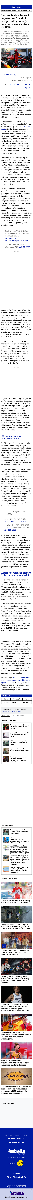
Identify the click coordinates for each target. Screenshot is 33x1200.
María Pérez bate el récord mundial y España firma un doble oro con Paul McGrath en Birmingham (16, 1035)
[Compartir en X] (22, 84)
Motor (5, 699)
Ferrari (27, 699)
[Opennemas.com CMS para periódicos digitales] (16, 1188)
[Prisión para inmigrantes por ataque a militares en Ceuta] (6, 743)
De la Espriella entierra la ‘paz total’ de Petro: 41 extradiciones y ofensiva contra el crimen (19, 759)
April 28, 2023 (24, 247)
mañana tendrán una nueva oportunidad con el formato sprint (15, 680)
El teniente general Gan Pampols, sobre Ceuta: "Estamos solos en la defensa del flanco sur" (20, 840)
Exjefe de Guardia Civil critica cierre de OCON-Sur (19, 749)
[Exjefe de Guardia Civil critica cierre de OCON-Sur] (6, 751)
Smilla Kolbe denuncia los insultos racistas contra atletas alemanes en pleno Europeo (15, 1062)
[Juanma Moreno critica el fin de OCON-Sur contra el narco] (6, 735)
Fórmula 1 (16, 699)
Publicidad (11, 1139)
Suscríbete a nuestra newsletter (13, 715)
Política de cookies (20, 1135)
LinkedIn (20, 711)
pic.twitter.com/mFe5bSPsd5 (16, 521)
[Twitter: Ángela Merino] (15, 75)
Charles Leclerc (10, 702)
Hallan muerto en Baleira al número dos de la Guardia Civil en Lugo (19, 831)
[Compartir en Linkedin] (26, 88)
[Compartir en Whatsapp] (30, 88)
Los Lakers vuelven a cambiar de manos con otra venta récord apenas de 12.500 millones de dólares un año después (16, 1089)
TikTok (13, 711)
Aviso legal (21, 1139)
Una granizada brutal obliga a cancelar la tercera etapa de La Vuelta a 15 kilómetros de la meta (16, 926)
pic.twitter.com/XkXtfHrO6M (16, 240)
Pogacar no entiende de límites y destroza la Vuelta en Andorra (15, 901)
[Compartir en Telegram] (30, 84)
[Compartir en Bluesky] (26, 84)
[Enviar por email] (10, 84)
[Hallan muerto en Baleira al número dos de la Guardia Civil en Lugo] (6, 832)
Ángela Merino (7, 75)
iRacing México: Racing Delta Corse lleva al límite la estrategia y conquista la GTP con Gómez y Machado (16, 979)
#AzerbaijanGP (11, 238)
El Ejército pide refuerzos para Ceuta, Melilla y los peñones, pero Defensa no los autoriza (19, 869)
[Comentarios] (6, 84)
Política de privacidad (16, 1142)
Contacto (8, 1135)
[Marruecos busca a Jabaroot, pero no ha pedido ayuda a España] (6, 727)
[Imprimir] (14, 84)
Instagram (6, 711)
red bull (26, 702)
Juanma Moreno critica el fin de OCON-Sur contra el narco (20, 734)
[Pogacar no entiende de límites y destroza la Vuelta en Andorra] (16, 890)
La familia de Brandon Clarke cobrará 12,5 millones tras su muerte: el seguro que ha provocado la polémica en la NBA (16, 1007)
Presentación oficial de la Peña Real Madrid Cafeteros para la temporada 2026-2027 (15, 952)
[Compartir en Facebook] (18, 84)
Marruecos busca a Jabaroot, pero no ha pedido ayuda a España (20, 726)
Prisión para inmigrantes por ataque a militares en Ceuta (18, 742)
